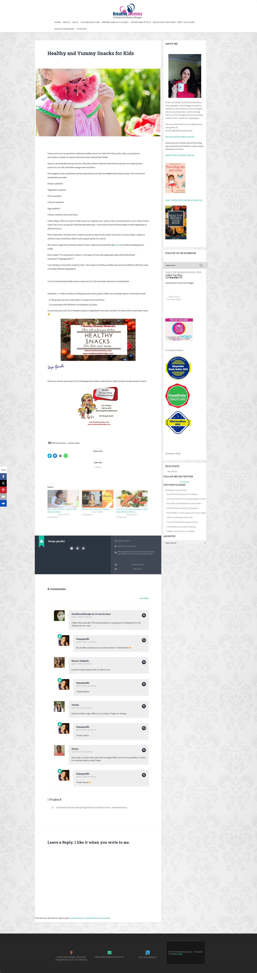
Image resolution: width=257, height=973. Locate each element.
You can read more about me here (179, 136)
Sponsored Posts (141, 22)
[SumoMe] (3, 503)
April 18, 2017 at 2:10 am (81, 708)
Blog (75, 22)
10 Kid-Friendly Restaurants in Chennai (182, 494)
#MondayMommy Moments (130, 552)
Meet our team (186, 22)
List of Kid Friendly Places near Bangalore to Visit (186, 499)
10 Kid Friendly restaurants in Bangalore (183, 508)
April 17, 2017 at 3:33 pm (86, 642)
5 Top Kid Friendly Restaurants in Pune (182, 522)
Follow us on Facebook (180, 253)
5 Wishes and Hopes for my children (181, 531)
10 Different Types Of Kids (176, 490)
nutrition (133, 554)
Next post (137, 569)
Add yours (144, 598)
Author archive (71, 548)
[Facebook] (3, 476)
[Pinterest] (3, 490)
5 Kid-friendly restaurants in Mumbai (181, 527)
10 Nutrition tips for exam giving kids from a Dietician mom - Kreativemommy (91, 807)
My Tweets (184, 482)
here (117, 244)
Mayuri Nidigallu (80, 660)
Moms (125, 554)
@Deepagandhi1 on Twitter (83, 548)
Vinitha (75, 704)
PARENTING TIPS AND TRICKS (179, 155)
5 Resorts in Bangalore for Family (180, 517)
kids (120, 554)
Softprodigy (177, 954)
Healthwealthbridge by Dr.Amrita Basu (91, 614)
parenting (142, 554)
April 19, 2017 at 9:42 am (86, 777)
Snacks (150, 554)
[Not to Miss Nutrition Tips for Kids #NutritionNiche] (63, 499)
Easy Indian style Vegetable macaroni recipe (184, 503)
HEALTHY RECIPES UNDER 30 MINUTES (183, 200)
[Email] (3, 496)
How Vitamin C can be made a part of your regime (186, 513)
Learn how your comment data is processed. (90, 918)
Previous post (137, 564)
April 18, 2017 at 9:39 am (86, 730)
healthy (151, 552)
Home (58, 22)
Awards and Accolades (115, 22)
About (67, 22)
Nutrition (122, 546)
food (145, 552)
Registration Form (164, 22)
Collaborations (90, 22)
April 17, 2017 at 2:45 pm (81, 617)
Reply (144, 615)
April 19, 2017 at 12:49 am (82, 752)
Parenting (131, 546)
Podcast (82, 29)
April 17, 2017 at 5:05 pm (86, 686)
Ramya (74, 748)
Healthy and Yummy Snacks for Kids (91, 53)
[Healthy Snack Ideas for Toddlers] (97, 499)
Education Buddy (65, 29)
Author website (77, 548)
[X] (3, 483)
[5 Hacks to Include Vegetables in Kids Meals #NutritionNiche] (132, 499)
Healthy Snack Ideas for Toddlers (95, 509)
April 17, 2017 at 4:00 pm (81, 664)
